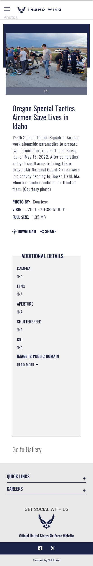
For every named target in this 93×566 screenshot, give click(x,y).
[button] (7, 9)
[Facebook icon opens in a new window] (40, 548)
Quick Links (18, 476)
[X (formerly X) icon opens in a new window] (52, 548)
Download (26, 231)
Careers (15, 489)
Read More (26, 364)
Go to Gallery (27, 449)
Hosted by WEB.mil (46, 560)
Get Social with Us (46, 509)
